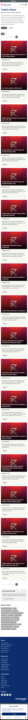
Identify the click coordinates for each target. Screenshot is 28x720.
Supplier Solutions (4, 668)
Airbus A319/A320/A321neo (7, 626)
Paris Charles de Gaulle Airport (16, 612)
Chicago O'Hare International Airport (8, 624)
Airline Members (4, 660)
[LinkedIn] (2, 695)
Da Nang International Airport (7, 619)
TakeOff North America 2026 (7, 644)
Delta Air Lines (10, 615)
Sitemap (2, 687)
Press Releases (4, 682)
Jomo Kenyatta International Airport (8, 622)
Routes (14, 608)
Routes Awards (4, 652)
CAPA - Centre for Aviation (6, 608)
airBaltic (19, 624)
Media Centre (3, 683)
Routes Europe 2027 (5, 650)
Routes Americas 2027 (5, 646)
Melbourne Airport (15, 617)
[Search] (20, 4)
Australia (14, 628)
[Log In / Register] (25, 4)
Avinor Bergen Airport (5, 617)
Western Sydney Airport (6, 628)
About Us (3, 676)
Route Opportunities (5, 669)
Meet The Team (4, 680)
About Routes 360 (4, 658)
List (6, 33)
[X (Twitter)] (5, 695)
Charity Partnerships (5, 685)
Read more (5, 69)
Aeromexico (3, 615)
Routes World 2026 (5, 612)
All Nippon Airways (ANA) (6, 610)
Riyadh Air (17, 619)
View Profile (11, 27)
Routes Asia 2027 (4, 648)
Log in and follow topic (9, 598)
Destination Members (5, 664)
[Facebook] (7, 695)
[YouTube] (10, 695)
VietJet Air (16, 626)
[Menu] (22, 4)
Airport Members (4, 662)
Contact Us (3, 678)
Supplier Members (4, 666)
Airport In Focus (18, 615)
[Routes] (6, 5)
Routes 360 (4, 27)
